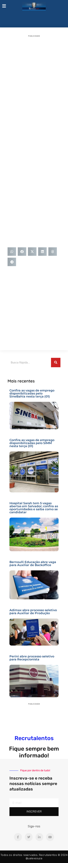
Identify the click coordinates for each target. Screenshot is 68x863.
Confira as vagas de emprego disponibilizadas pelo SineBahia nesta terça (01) (31, 393)
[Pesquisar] (55, 362)
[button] (12, 251)
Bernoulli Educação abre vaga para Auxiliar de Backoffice (32, 563)
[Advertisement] (34, 74)
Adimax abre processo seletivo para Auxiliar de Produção (33, 611)
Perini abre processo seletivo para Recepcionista (31, 658)
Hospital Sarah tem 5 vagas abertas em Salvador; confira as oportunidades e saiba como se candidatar (33, 507)
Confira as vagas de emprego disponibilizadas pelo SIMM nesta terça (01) (31, 443)
